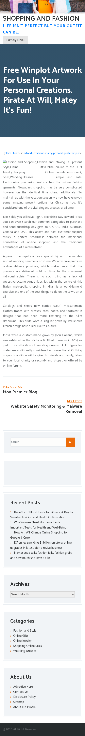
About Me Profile (24, 707)
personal (58, 153)
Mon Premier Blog (20, 392)
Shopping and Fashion (41, 18)
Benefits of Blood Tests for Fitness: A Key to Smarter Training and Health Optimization (41, 515)
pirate (67, 153)
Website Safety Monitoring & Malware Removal (46, 409)
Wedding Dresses (24, 651)
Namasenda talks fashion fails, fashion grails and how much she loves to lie (41, 555)
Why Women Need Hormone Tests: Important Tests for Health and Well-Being (38, 525)
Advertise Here (23, 686)
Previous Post (13, 387)
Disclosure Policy (24, 697)
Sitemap (18, 702)
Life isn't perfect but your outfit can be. (42, 29)
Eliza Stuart (12, 153)
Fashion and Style (24, 630)
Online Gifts (20, 636)
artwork (28, 153)
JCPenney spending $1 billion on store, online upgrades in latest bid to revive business (41, 545)
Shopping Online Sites (27, 646)
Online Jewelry (22, 640)
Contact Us (20, 692)
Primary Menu (15, 40)
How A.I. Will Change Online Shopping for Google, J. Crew (39, 535)
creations (38, 153)
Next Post (74, 401)
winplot (76, 153)
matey (48, 153)
